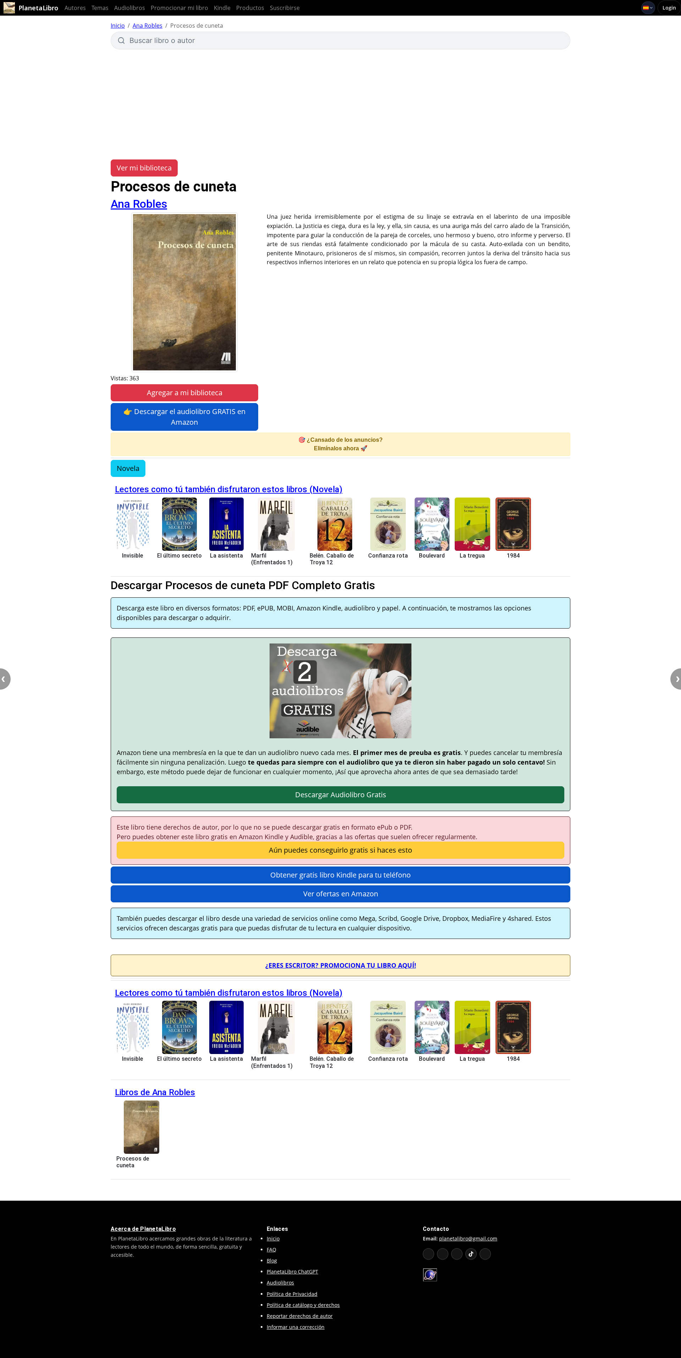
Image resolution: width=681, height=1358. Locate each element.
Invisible (132, 555)
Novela (128, 468)
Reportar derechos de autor (300, 1316)
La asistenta (226, 555)
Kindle (222, 8)
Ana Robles (147, 25)
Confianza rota (388, 555)
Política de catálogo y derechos (303, 1305)
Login (669, 7)
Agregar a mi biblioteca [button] (184, 392)
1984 (513, 555)
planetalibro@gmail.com (468, 1238)
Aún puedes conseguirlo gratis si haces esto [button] (340, 850)
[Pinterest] (485, 1254)
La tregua (472, 555)
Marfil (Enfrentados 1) (272, 559)
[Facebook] (442, 1254)
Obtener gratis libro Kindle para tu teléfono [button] (340, 875)
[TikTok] (471, 1254)
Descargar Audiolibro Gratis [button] (340, 794)
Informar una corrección (296, 1327)
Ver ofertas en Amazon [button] (340, 893)
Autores (75, 8)
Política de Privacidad (292, 1294)
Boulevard (432, 555)
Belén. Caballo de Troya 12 (332, 559)
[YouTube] (428, 1254)
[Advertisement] (340, 104)
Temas (100, 8)
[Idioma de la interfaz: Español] (648, 7)
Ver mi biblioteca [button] (144, 168)
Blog (272, 1260)
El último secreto (179, 555)
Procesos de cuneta (132, 1162)
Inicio (118, 25)
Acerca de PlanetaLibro (143, 1229)
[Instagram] (457, 1254)
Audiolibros (129, 8)
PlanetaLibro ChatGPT (292, 1271)
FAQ (271, 1249)
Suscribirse (285, 8)
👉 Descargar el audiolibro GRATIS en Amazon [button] (184, 417)
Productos (250, 8)
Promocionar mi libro (179, 8)
